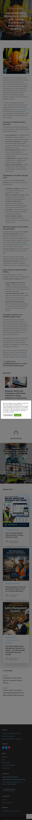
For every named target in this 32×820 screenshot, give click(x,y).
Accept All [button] (17, 415)
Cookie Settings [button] (8, 415)
